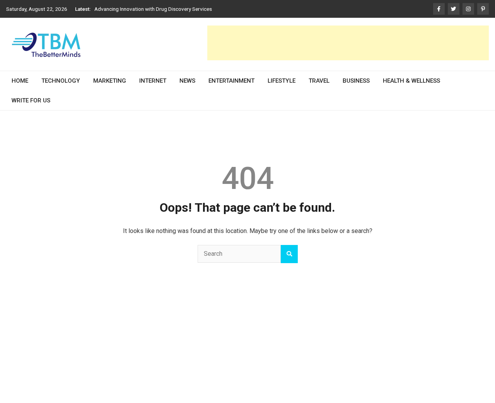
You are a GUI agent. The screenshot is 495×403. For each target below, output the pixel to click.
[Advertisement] (348, 43)
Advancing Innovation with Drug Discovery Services (153, 9)
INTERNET (152, 80)
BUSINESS (356, 80)
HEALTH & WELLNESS (411, 80)
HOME (20, 80)
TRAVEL (319, 80)
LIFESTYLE (281, 80)
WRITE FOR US (31, 100)
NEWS (187, 80)
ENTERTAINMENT (231, 80)
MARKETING (109, 80)
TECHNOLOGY (60, 80)
